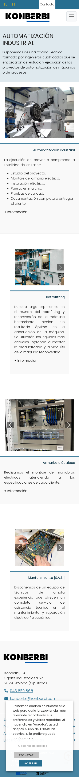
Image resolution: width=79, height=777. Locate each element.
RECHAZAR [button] (26, 755)
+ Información (15, 212)
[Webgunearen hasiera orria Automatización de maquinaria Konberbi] (27, 17)
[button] (10, 112)
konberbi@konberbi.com (33, 698)
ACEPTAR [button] (30, 763)
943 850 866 (21, 690)
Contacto (47, 4)
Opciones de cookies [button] (32, 746)
